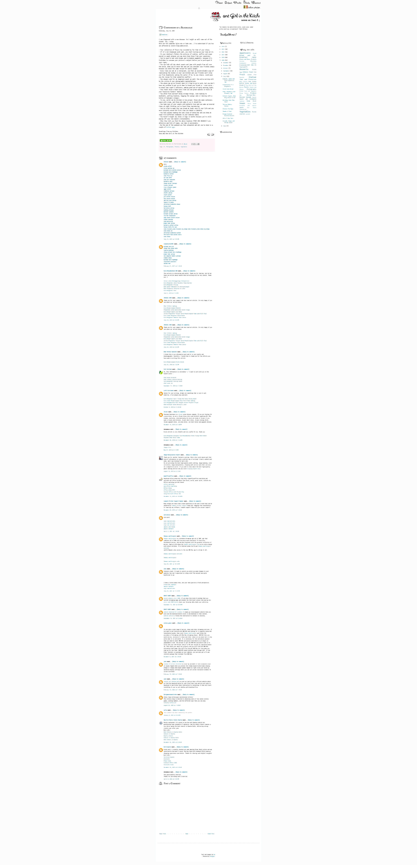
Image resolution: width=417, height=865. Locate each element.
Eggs (241, 72)
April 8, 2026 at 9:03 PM (171, 779)
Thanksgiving (243, 109)
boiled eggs (170, 127)
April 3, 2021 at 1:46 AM (171, 531)
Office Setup (168, 488)
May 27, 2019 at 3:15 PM (171, 450)
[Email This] (192, 144)
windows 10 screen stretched (172, 664)
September (226, 71)
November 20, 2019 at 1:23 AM (173, 510)
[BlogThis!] (194, 144)
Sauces (254, 97)
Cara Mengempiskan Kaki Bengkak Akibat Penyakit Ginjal (181, 402)
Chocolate (253, 61)
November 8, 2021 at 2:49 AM (172, 656)
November (226, 65)
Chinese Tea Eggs (228, 108)
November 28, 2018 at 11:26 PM (173, 440)
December (226, 62)
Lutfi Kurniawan (169, 390)
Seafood (242, 101)
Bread (254, 53)
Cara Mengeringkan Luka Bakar (173, 311)
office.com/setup (169, 484)
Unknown (166, 161)
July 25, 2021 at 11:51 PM (172, 591)
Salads (248, 97)
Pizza (241, 93)
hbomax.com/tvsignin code (192, 544)
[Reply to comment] (180, 161)
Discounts (167, 759)
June (225, 126)
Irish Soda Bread (228, 89)
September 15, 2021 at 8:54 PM (173, 604)
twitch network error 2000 (172, 598)
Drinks (254, 69)
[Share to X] (196, 144)
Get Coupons (167, 747)
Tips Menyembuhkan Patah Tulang (189, 435)
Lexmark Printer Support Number (173, 501)
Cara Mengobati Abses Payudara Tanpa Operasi (178, 283)
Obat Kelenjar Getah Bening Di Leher (175, 404)
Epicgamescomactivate (170, 694)
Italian (252, 77)
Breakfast (243, 57)
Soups (242, 103)
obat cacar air (168, 383)
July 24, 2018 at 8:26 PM (171, 320)
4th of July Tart (228, 118)
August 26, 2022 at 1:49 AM (172, 705)
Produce (177, 146)
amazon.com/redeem (169, 526)
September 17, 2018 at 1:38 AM (173, 385)
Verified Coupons (169, 757)
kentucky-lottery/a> (170, 702)
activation (167, 514)
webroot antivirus (169, 615)
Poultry (246, 93)
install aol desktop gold (171, 681)
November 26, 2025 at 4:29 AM (173, 767)
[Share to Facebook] (198, 144)
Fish (255, 72)
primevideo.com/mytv (170, 584)
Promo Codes (167, 761)
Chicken (242, 61)
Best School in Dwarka (170, 739)
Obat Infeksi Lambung (170, 306)
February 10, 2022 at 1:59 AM (173, 674)
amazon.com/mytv (169, 528)
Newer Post (162, 833)
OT (164, 146)
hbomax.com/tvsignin (170, 536)
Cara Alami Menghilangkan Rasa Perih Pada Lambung (179, 400)
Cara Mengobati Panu (170, 290)
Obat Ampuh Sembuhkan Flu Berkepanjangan (176, 286)
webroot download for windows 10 (174, 612)
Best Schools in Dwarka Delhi (173, 732)
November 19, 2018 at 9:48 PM (173, 424)
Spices (249, 103)
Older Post (211, 833)
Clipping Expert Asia (193, 468)
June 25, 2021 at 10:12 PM (172, 564)
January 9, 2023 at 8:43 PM (172, 715)
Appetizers (245, 53)
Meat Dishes (252, 81)
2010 (223, 57)
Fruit (242, 74)
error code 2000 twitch (171, 602)
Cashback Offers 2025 (170, 762)
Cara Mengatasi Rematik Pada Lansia (175, 317)
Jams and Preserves (248, 79)
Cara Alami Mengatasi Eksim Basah (174, 315)
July (225, 76)
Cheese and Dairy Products (248, 59)
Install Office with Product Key (174, 492)
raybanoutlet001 (169, 243)
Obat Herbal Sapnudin (170, 351)
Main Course (243, 81)
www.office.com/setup (170, 486)
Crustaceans (243, 65)
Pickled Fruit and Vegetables (248, 91)
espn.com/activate (169, 521)
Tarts (254, 107)
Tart (248, 107)
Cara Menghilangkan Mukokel (172, 308)
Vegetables (184, 146)
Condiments (243, 63)
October (225, 68)
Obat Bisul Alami (175, 437)
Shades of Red (227, 111)
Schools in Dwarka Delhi (171, 737)
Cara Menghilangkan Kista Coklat (174, 362)
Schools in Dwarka (169, 734)
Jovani (166, 411)
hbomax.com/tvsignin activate (173, 553)
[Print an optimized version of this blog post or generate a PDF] (166, 141)
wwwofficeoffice (169, 476)
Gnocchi (242, 77)
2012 (223, 52)
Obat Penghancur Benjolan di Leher (174, 288)
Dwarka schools (168, 735)
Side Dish (251, 101)
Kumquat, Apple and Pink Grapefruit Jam (228, 80)
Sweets (241, 107)
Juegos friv (167, 447)
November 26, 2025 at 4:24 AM (173, 742)
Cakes (254, 57)
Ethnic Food (248, 72)
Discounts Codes (169, 764)
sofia (165, 710)
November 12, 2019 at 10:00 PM (173, 496)
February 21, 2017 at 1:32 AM (173, 266)
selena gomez (168, 623)
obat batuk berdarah (170, 377)
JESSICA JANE (168, 297)
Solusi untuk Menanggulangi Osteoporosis (176, 281)
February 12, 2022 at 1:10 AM (173, 689)
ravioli (248, 114)
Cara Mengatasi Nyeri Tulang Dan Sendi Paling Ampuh (180, 398)
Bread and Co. (248, 55)
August (225, 73)
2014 (223, 46)
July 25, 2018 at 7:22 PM (171, 364)
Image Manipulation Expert (172, 454)
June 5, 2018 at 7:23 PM (171, 293)
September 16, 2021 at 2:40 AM (173, 618)
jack (165, 661)
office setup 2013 (169, 490)
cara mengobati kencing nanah (173, 381)
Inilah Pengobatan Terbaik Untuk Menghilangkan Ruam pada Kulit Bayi (185, 313)
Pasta (246, 87)
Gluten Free (252, 74)
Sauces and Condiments (248, 99)
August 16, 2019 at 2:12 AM (172, 471)
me (214, 854)
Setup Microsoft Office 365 (172, 493)
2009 (223, 60)
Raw (241, 95)
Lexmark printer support (179, 505)
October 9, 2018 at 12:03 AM (172, 407)
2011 (223, 54)
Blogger (212, 856)
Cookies (254, 63)
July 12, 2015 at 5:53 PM (171, 239)
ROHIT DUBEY (167, 595)
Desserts (244, 69)
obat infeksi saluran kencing (173, 379)
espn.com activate (169, 525)
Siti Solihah (168, 369)
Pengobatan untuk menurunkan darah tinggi (177, 309)
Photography (169, 146)
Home (186, 833)
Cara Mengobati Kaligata (171, 435)
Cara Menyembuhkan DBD (170, 271)
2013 (223, 49)
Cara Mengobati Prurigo (171, 284)
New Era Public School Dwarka (173, 720)
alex (165, 568)
